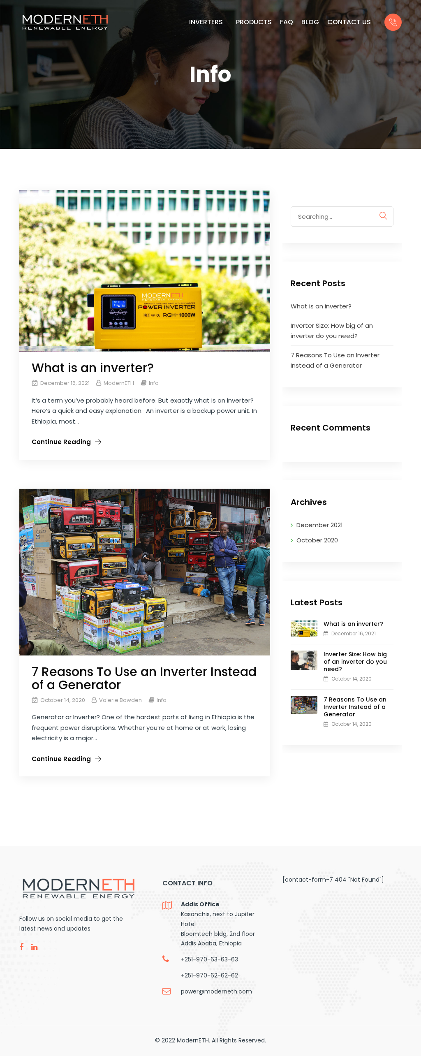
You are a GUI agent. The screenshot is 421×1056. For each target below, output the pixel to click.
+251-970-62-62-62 (209, 975)
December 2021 (319, 525)
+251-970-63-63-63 (209, 959)
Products (254, 22)
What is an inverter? (93, 368)
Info (154, 383)
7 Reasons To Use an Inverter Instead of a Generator (144, 678)
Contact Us (349, 22)
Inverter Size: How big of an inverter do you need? (355, 662)
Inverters (206, 22)
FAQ (286, 22)
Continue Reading (61, 442)
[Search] (383, 215)
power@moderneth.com (216, 991)
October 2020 (317, 540)
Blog (310, 22)
